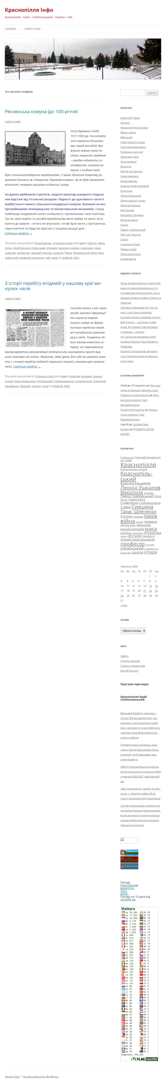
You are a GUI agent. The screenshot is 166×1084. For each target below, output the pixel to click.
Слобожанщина (64, 381)
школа (137, 552)
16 (156, 586)
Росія (157, 496)
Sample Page (32, 29)
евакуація (144, 525)
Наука (124, 225)
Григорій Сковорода (148, 457)
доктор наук (128, 525)
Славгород (129, 502)
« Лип (123, 605)
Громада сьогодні (131, 152)
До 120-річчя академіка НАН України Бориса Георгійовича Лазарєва (139, 341)
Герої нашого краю (132, 142)
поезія (125, 539)
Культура (126, 191)
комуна (74, 248)
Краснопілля (138, 465)
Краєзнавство (43, 243)
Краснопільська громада (133, 469)
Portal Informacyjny (132, 410)
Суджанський (83, 381)
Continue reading (18, 233)
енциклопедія (132, 529)
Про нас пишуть (130, 234)
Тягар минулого (130, 254)
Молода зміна (129, 220)
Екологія (125, 166)
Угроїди (126, 516)
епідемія (52, 248)
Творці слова (128, 249)
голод (8, 248)
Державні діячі (129, 157)
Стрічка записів (130, 661)
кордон (125, 533)
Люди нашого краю (132, 200)
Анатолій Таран (130, 118)
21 (144, 591)
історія (9, 381)
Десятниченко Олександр (29, 248)
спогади (150, 544)
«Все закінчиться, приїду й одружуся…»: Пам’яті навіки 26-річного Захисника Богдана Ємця (140, 793)
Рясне (68, 253)
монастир (23, 253)
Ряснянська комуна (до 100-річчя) (41, 111)
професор (132, 543)
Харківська (12, 386)
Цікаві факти (128, 259)
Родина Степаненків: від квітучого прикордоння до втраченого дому (139, 356)
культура (137, 533)
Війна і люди (128, 132)
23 (156, 591)
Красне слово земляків (134, 186)
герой (139, 522)
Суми (125, 507)
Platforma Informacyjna (134, 395)
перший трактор (41, 253)
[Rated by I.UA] (129, 842)
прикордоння (143, 539)
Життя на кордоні (131, 171)
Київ (129, 460)
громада (150, 521)
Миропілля (131, 492)
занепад (64, 248)
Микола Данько (130, 205)
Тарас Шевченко (138, 511)
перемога (148, 536)
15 (150, 586)
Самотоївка (136, 499)
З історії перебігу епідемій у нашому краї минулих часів (53, 285)
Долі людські (128, 161)
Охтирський (44, 381)
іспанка (97, 376)
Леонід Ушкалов (130, 195)
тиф (47, 257)
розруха (58, 253)
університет (151, 548)
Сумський (99, 381)
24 (121, 595)
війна (101, 243)
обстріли (135, 536)
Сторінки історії (62, 243)
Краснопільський (136, 476)
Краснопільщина (25, 381)
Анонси (125, 122)
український (132, 548)
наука (123, 536)
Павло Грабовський (132, 230)
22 (150, 591)
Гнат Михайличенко (133, 147)
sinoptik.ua (127, 899)
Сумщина (142, 506)
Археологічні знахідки (134, 127)
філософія (125, 552)
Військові (126, 137)
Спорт (124, 239)
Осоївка (149, 493)
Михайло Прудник (132, 215)
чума (45, 386)
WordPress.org (129, 670)
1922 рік (92, 243)
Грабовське (127, 457)
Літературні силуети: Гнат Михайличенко (139, 400)
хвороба (25, 386)
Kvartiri (124, 429)
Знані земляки (129, 176)
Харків (150, 516)
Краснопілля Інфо (29, 9)
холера (36, 386)
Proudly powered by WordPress (41, 1076)
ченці (54, 257)
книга (151, 529)
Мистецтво (127, 210)
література (152, 532)
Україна (138, 516)
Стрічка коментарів (132, 666)
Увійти (124, 656)
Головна (10, 29)
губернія (74, 376)
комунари (87, 248)
